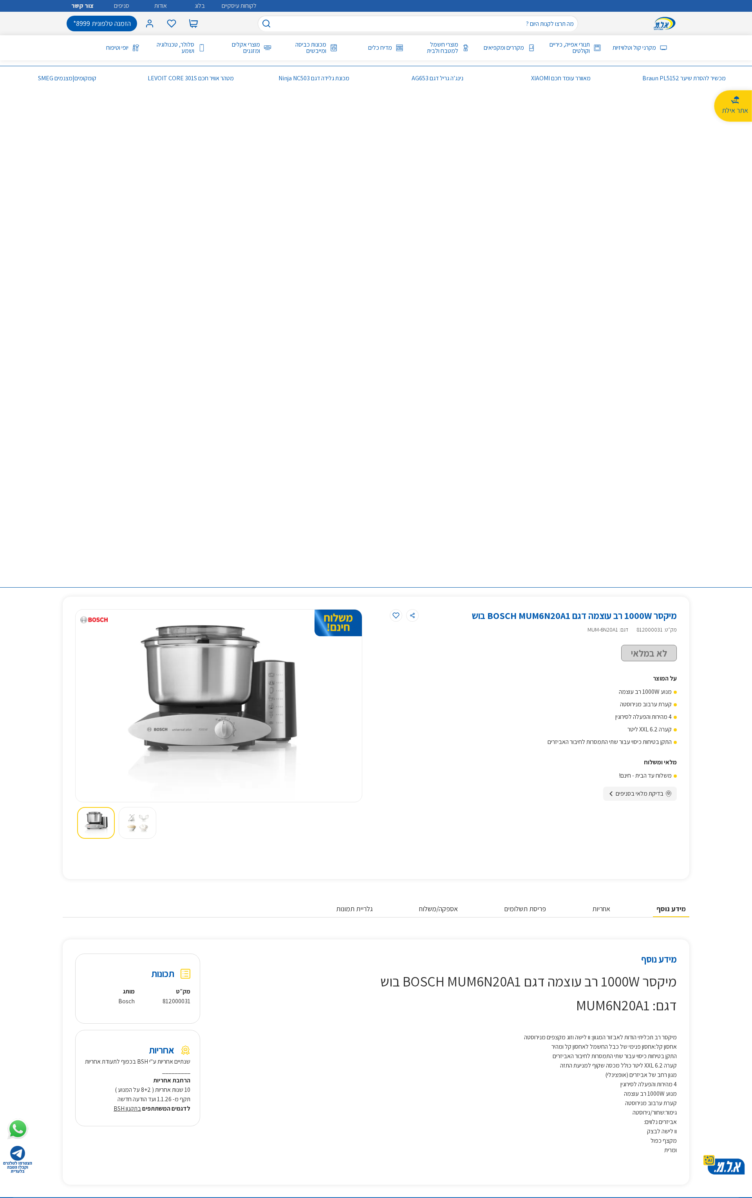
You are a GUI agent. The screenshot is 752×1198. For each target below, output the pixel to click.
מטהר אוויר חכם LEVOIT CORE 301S (191, 78)
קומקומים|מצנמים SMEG (67, 78)
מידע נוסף (671, 908)
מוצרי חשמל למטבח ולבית (442, 48)
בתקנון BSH (127, 1108)
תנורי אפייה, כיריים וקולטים (570, 48)
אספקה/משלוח (438, 908)
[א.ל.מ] (666, 23)
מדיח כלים (380, 48)
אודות (160, 6)
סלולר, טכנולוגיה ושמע (175, 48)
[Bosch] (94, 619)
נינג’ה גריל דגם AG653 (437, 78)
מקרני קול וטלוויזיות (634, 48)
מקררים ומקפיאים (504, 48)
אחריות (601, 908)
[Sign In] (149, 23)
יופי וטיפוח (117, 48)
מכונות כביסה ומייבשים (310, 48)
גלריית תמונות (354, 908)
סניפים (121, 6)
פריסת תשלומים (525, 908)
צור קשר (82, 6)
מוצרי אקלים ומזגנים (246, 48)
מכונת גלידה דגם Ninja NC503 (313, 78)
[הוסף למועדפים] (396, 615)
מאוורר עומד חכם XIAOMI (561, 78)
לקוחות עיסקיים (239, 6)
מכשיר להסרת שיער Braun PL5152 (684, 78)
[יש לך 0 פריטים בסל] (193, 23)
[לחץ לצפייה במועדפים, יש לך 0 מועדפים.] (171, 23)
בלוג (200, 6)
